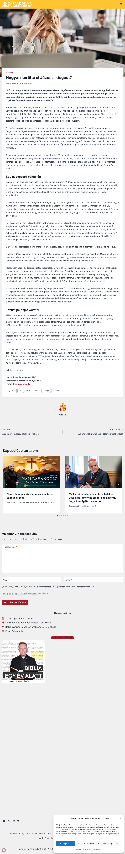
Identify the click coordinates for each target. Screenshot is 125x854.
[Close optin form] (95, 403)
